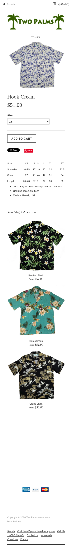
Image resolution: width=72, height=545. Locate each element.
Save (29, 150)
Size (9, 115)
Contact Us (32, 535)
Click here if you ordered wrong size (36, 531)
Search (11, 531)
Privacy (24, 539)
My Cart (63, 4)
